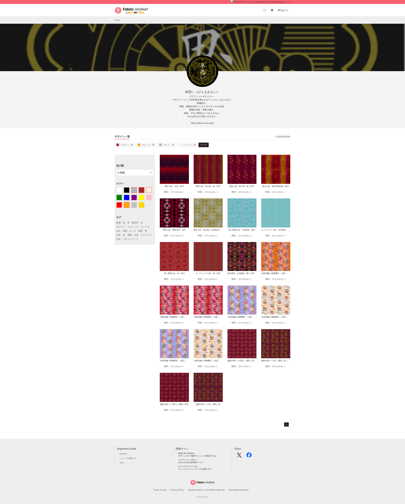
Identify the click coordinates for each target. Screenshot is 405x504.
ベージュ (187, 145)
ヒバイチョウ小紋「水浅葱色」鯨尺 (275, 230)
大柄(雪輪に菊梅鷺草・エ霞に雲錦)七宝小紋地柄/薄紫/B (242, 317)
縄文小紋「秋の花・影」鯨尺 (208, 186)
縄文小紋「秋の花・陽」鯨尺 (242, 186)
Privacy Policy (177, 490)
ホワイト (120, 226)
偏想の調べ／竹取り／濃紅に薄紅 (174, 404)
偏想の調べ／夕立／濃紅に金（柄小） (275, 361)
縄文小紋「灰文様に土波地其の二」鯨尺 (208, 230)
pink (118, 231)
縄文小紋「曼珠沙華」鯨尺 (174, 230)
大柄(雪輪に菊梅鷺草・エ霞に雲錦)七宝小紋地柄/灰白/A (208, 361)
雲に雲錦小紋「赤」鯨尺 (174, 273)
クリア (203, 145)
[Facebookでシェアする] (249, 456)
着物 (129, 235)
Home (117, 20)
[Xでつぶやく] (239, 456)
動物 (118, 222)
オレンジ (146, 145)
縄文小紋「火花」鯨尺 (174, 186)
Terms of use (159, 490)
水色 (136, 235)
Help (122, 463)
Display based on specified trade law (206, 490)
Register (123, 454)
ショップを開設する (128, 458)
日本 (118, 239)
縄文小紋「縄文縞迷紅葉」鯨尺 (275, 186)
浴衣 (118, 235)
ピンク (132, 231)
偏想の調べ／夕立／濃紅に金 (208, 404)
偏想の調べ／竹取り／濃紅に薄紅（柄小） (242, 361)
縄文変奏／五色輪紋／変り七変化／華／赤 (242, 273)
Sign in (284, 10)
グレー (167, 145)
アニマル (145, 226)
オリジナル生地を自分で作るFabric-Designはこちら (268, 2)
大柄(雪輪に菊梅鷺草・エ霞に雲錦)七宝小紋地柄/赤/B (174, 317)
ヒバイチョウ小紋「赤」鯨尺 (208, 273)
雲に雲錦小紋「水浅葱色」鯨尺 (242, 230)
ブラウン (125, 145)
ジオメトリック (130, 239)
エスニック (132, 226)
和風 (125, 231)
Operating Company (238, 490)
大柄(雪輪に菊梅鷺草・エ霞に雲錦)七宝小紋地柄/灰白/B (275, 317)
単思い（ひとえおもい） (174, 192)
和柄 (140, 231)
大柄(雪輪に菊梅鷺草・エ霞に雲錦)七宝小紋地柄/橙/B (275, 273)
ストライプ (146, 235)
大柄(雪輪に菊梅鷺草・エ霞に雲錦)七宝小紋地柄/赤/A (208, 317)
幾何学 (135, 222)
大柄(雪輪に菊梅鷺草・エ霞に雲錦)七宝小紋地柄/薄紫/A (174, 361)
